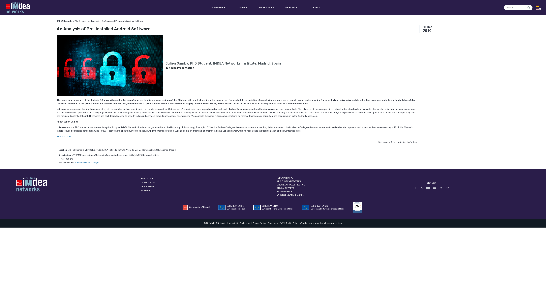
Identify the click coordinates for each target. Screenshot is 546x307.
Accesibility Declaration (239, 223)
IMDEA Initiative (285, 178)
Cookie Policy (292, 223)
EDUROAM (149, 186)
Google (95, 162)
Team (242, 7)
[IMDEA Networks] (18, 7)
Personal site (64, 136)
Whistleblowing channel (290, 195)
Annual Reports (285, 188)
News (147, 190)
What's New (267, 7)
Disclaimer (273, 223)
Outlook (88, 162)
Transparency (284, 191)
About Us (291, 7)
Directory (149, 182)
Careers (315, 7)
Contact (148, 178)
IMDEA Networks (31, 185)
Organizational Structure (291, 185)
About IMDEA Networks (289, 181)
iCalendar (79, 162)
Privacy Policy (259, 223)
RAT (282, 223)
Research (218, 7)
